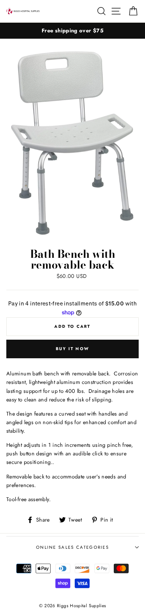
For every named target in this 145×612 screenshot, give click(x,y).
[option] (72, 30)
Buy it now (72, 349)
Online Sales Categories (72, 547)
